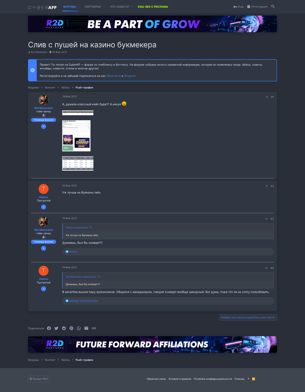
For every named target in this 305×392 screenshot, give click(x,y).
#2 (272, 185)
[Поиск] (273, 7)
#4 (272, 268)
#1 (272, 96)
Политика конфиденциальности (213, 378)
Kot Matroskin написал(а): (81, 276)
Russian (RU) (40, 378)
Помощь (239, 378)
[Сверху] (248, 379)
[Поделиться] (267, 97)
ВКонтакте (114, 75)
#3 (272, 218)
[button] (78, 6)
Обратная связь (156, 378)
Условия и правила (179, 378)
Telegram (130, 75)
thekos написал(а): (77, 227)
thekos (43, 197)
